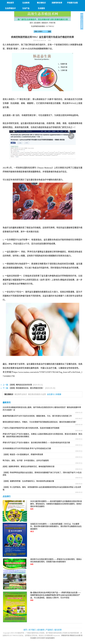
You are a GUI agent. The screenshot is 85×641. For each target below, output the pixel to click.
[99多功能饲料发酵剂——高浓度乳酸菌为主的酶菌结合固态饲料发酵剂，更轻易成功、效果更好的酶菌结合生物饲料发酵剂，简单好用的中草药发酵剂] (15, 511)
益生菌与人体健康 (54, 394)
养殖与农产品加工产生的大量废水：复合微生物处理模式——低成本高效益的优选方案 (36, 443)
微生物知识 (8, 394)
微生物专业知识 (20, 394)
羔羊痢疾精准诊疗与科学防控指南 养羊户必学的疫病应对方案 (27, 448)
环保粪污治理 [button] (72, 3)
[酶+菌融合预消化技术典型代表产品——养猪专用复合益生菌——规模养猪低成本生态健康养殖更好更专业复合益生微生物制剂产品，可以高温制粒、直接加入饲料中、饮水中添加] (15, 607)
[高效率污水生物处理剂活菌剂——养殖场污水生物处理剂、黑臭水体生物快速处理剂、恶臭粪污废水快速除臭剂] (15, 574)
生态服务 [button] (41, 8)
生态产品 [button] (25, 8)
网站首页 (10, 3)
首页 (31, 23)
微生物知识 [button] (41, 3)
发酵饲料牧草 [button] (57, 3)
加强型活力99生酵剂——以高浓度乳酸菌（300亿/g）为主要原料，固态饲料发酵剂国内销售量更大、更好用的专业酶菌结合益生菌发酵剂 (56, 526)
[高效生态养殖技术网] (42, 16)
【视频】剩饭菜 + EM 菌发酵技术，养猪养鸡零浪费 (23, 454)
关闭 (81, 15)
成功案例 (37, 23)
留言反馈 (58, 630)
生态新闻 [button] (25, 3)
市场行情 (52, 23)
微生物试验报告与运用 (37, 394)
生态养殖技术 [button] (10, 8)
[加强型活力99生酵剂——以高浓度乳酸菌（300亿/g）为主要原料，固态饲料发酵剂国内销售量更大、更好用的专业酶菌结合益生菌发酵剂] (15, 540)
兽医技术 (45, 23)
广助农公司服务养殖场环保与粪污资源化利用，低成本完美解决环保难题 (31, 428)
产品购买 (49, 630)
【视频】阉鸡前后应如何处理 (21, 385)
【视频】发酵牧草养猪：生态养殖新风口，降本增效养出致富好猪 (28, 481)
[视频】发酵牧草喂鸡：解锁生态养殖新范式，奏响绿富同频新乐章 (28, 466)
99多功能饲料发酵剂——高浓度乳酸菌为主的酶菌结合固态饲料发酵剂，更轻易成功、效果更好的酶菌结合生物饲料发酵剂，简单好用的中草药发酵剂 (56, 503)
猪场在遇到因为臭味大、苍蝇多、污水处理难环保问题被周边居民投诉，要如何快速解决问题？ (40, 422)
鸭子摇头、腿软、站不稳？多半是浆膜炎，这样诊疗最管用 (26, 460)
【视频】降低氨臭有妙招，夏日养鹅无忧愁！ (27, 388)
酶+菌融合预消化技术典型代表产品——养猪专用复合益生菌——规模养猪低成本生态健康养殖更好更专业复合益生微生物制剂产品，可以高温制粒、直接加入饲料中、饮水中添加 (55, 595)
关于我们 (32, 630)
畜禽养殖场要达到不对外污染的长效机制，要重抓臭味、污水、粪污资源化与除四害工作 (37, 416)
